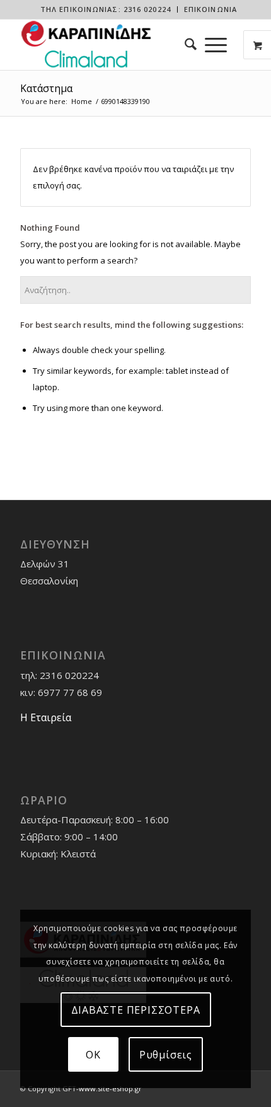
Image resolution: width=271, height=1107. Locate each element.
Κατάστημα (46, 88)
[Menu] (216, 45)
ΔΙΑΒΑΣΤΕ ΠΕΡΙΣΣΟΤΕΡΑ (135, 1010)
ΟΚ (93, 1055)
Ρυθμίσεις (165, 1055)
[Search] (186, 45)
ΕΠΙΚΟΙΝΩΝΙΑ (210, 9)
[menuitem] (106, 9)
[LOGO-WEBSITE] (112, 45)
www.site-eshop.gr (110, 1088)
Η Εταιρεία (45, 717)
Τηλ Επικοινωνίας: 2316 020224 (105, 9)
